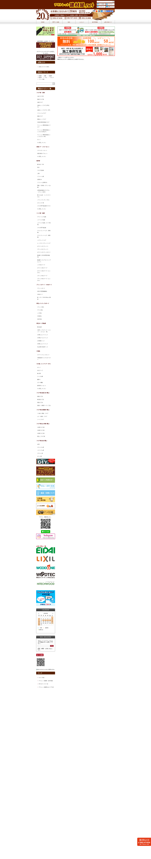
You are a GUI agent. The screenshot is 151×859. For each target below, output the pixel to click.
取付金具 (39, 327)
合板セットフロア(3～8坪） (44, 110)
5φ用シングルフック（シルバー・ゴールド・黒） (44, 330)
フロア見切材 (40, 170)
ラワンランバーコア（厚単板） (43, 231)
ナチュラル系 (40, 447)
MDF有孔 (39, 319)
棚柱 (45, 75)
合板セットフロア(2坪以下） (43, 106)
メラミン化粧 (41, 79)
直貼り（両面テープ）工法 (43, 405)
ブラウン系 (40, 453)
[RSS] (40, 655)
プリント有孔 (40, 307)
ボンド (39, 139)
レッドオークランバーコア (43, 243)
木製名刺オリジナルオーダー (43, 358)
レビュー (82, 22)
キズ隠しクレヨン (41, 142)
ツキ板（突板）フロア (42, 413)
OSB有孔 (39, 316)
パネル (45, 77)
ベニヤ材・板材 (40, 213)
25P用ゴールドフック (42, 337)
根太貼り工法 (40, 399)
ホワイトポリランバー (42, 246)
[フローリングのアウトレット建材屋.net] (74, 8)
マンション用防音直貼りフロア (43, 126)
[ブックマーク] (101, 7)
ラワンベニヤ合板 (41, 216)
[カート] (101, 4)
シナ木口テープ (41, 264)
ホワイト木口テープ (42, 267)
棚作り (39, 379)
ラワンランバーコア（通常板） (43, 236)
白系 (38, 444)
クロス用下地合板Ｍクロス (43, 205)
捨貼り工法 (40, 396)
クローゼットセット (42, 150)
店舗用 (40, 75)
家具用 (40, 77)
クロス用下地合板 (41, 227)
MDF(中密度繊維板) (42, 291)
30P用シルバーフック (42, 343)
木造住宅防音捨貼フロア (43, 122)
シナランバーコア (41, 240)
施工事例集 (95, 22)
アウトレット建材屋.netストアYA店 (46, 687)
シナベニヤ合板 (41, 219)
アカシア (52, 77)
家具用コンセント (41, 385)
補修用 (50, 75)
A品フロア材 (40, 96)
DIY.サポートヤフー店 (43, 683)
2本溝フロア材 (40, 430)
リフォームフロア (41, 113)
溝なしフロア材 (41, 436)
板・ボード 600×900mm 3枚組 (44, 298)
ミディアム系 (40, 450)
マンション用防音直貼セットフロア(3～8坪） (43, 135)
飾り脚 (39, 373)
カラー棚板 (40, 382)
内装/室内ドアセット (42, 153)
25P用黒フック (41, 340)
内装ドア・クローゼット (42, 146)
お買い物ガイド (108, 22)
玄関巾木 (39, 179)
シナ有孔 (39, 313)
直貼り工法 (40, 402)
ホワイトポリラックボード (43, 252)
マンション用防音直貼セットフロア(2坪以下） (43, 130)
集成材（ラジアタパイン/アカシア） (44, 260)
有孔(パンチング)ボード (42, 303)
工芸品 (38, 351)
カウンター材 (40, 202)
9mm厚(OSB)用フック (42, 346)
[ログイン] (110, 4)
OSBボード (40, 294)
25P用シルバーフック (42, 334)
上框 (38, 173)
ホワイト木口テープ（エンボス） (43, 271)
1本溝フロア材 (40, 427)
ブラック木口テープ (42, 275)
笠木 (38, 167)
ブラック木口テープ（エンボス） (43, 279)
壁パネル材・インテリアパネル (43, 196)
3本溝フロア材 (40, 433)
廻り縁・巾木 (40, 164)
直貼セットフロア (41, 119)
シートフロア (40, 419)
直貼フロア (40, 116)
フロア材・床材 (40, 92)
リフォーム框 (40, 176)
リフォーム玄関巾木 (42, 182)
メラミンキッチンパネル (43, 199)
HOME (42, 22)
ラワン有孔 (40, 310)
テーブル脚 (40, 376)
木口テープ (40, 370)
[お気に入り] (110, 7)
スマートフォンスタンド (43, 354)
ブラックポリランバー (42, 249)
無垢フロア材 (40, 99)
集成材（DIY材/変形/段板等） (43, 256)
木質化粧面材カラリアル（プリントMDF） (43, 191)
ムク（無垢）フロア (42, 416)
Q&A (69, 22)
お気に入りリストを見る (44, 66)
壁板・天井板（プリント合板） (43, 186)
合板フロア (40, 102)
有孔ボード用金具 (41, 323)
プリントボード (41, 288)
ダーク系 (39, 456)
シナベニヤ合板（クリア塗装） (43, 223)
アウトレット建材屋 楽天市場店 (46, 680)
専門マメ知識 (55, 22)
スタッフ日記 (41, 677)
